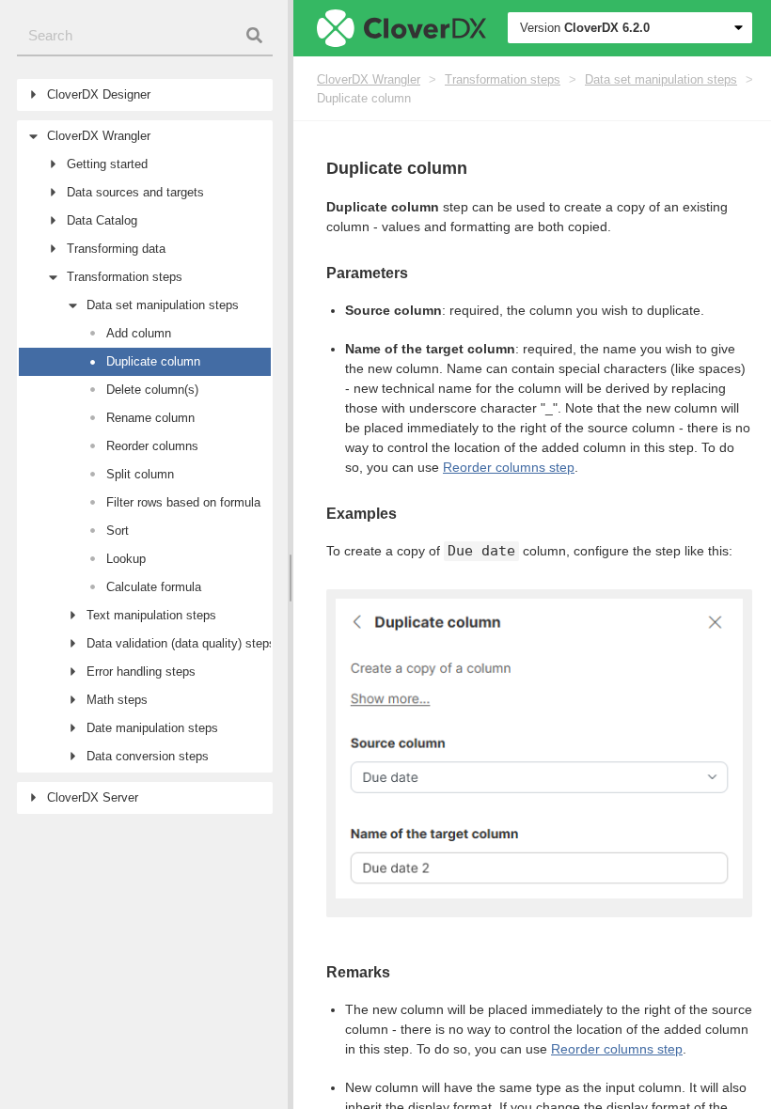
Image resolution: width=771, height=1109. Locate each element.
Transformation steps (502, 79)
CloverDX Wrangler (368, 79)
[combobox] (145, 36)
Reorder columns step (508, 467)
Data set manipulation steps (661, 79)
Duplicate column (364, 98)
